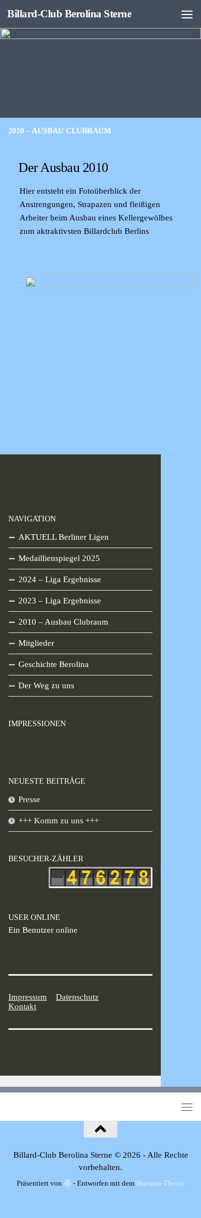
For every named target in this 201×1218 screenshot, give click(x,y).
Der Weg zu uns (46, 685)
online (43, 930)
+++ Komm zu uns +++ (58, 820)
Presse (29, 799)
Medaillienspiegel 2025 (59, 558)
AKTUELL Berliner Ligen (63, 537)
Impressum (27, 996)
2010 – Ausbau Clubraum (63, 621)
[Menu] (187, 14)
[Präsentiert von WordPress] (67, 1183)
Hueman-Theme (160, 1183)
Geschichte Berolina (53, 664)
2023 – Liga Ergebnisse (59, 600)
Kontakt (22, 1006)
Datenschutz (77, 996)
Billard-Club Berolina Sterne (69, 14)
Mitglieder (36, 643)
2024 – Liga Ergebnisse (59, 579)
